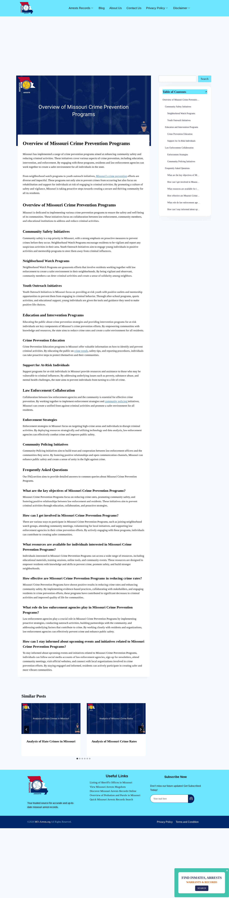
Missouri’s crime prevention (111, 176)
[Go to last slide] (26, 729)
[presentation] (50, 718)
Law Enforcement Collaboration (179, 148)
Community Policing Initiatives (181, 161)
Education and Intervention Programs (181, 127)
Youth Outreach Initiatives (179, 120)
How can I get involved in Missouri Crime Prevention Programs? (187, 182)
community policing (116, 401)
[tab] (77, 758)
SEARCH (201, 888)
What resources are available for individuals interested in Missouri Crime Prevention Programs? (187, 189)
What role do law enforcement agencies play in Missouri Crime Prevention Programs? (187, 202)
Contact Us (133, 8)
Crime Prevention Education (179, 134)
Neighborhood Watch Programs (181, 113)
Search (204, 78)
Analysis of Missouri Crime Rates (114, 741)
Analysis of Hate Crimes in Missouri (50, 741)
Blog (102, 8)
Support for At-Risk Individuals (181, 141)
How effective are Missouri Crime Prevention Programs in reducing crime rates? (187, 196)
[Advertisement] (114, 40)
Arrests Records (79, 8)
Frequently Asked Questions (177, 168)
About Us (115, 8)
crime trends (81, 350)
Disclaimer (180, 8)
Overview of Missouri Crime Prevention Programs (185, 100)
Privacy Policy (155, 8)
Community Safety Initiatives (178, 106)
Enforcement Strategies (177, 154)
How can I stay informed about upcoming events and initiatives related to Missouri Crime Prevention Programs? (187, 209)
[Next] (140, 729)
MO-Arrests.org (42, 821)
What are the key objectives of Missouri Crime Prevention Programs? (187, 175)
